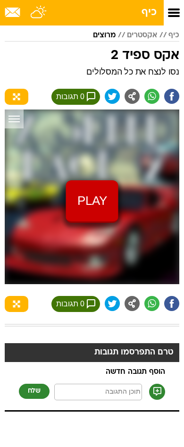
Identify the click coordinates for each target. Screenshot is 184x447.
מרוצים (104, 35)
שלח (34, 391)
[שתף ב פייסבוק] (171, 96)
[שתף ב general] (132, 96)
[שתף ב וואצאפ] (151, 96)
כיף (149, 12)
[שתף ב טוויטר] (112, 96)
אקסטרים (142, 35)
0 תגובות (70, 97)
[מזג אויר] (39, 13)
